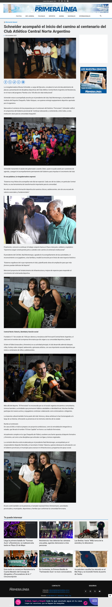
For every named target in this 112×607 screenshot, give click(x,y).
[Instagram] (62, 1)
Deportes (52, 16)
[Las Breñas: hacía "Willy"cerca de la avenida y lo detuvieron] (91, 529)
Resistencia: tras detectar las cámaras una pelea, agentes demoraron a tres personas (54, 543)
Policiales (41, 16)
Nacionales (71, 16)
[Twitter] (65, 1)
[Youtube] (67, 1)
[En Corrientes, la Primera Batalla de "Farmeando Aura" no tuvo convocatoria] (56, 558)
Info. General (29, 16)
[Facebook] (59, 1)
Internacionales (84, 16)
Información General (11, 22)
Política (19, 16)
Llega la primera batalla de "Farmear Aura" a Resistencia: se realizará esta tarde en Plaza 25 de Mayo (19, 543)
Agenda (61, 16)
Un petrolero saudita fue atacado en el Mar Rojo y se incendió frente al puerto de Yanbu (90, 571)
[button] (101, 16)
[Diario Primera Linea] (56, 8)
